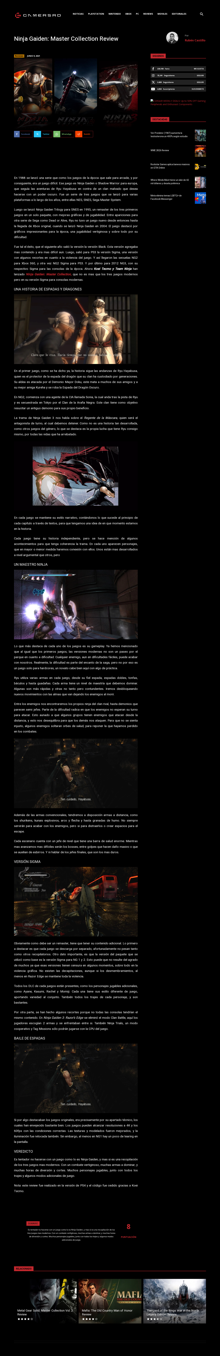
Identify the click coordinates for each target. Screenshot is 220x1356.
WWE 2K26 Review (160, 150)
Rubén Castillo (195, 40)
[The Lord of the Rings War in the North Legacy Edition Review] (174, 1301)
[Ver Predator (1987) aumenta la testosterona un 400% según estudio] (200, 135)
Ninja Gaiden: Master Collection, (48, 274)
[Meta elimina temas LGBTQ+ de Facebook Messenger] (200, 198)
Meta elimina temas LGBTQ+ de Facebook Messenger (166, 197)
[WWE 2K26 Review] (200, 151)
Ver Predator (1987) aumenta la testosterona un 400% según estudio (169, 134)
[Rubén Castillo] (175, 38)
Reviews (19, 56)
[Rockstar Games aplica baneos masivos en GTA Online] (200, 166)
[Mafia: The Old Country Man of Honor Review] (110, 1301)
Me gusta (199, 68)
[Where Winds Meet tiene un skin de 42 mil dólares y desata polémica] (200, 182)
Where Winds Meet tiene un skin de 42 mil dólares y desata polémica (170, 181)
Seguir (200, 75)
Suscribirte (198, 89)
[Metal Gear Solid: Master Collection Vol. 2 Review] (45, 1301)
